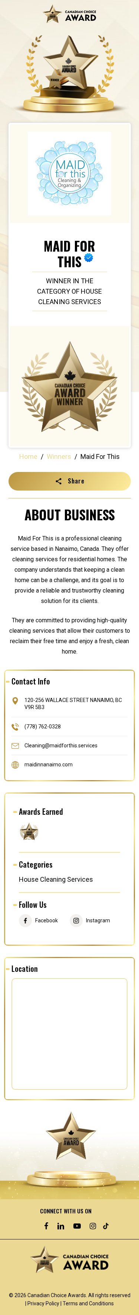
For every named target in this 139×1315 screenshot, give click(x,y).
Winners (59, 456)
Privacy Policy (43, 1303)
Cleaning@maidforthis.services (60, 745)
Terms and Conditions (88, 1303)
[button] (70, 481)
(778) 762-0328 (42, 726)
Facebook (46, 920)
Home (28, 456)
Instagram (98, 920)
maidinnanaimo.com (48, 764)
